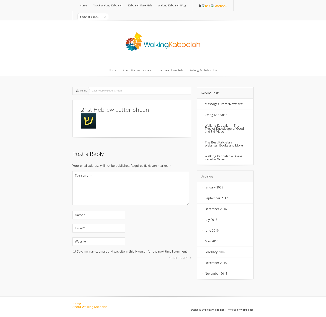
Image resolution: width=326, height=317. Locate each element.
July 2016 (211, 220)
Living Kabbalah (216, 115)
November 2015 (216, 273)
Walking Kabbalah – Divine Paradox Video (223, 157)
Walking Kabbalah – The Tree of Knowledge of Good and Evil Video (224, 128)
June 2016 (212, 230)
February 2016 (215, 252)
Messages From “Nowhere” (224, 104)
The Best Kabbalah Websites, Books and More (224, 143)
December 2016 (216, 209)
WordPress (247, 309)
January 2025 (214, 187)
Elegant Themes (215, 309)
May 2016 (211, 241)
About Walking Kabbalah (90, 307)
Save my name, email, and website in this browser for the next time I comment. (132, 251)
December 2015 (216, 263)
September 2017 (216, 198)
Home (83, 90)
